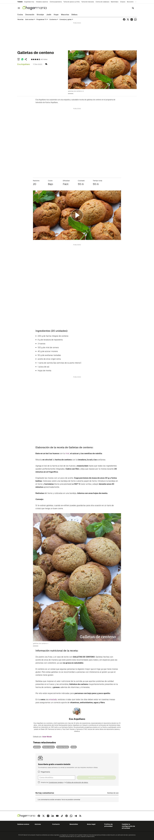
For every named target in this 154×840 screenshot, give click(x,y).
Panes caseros (48, 747)
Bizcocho (130, 2)
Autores (38, 824)
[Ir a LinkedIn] (52, 816)
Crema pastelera (56, 2)
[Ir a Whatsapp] (135, 19)
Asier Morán (47, 737)
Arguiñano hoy (29, 2)
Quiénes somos (23, 824)
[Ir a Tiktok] (62, 816)
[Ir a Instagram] (131, 19)
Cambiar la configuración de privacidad (128, 826)
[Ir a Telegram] (75, 816)
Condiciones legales (56, 782)
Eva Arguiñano (23, 64)
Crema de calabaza (102, 2)
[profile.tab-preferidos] (18, 59)
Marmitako (114, 2)
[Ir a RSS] (80, 816)
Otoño (73, 747)
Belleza (74, 15)
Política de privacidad (108, 825)
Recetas (20, 19)
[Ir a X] (128, 19)
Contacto (56, 824)
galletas (37, 747)
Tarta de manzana (87, 2)
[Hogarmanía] (36, 8)
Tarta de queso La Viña (71, 2)
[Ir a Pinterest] (66, 816)
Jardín (48, 15)
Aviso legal (91, 824)
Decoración (29, 15)
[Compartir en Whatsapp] (22, 59)
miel (67, 453)
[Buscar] (133, 8)
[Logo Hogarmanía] (26, 815)
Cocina (20, 15)
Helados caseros (42, 2)
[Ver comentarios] (46, 64)
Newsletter (74, 824)
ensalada (53, 699)
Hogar (56, 15)
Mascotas (65, 15)
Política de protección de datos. (77, 782)
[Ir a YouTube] (57, 816)
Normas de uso (112, 793)
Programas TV (41, 19)
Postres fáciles (62, 747)
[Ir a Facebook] (124, 19)
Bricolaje (40, 15)
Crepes (122, 2)
